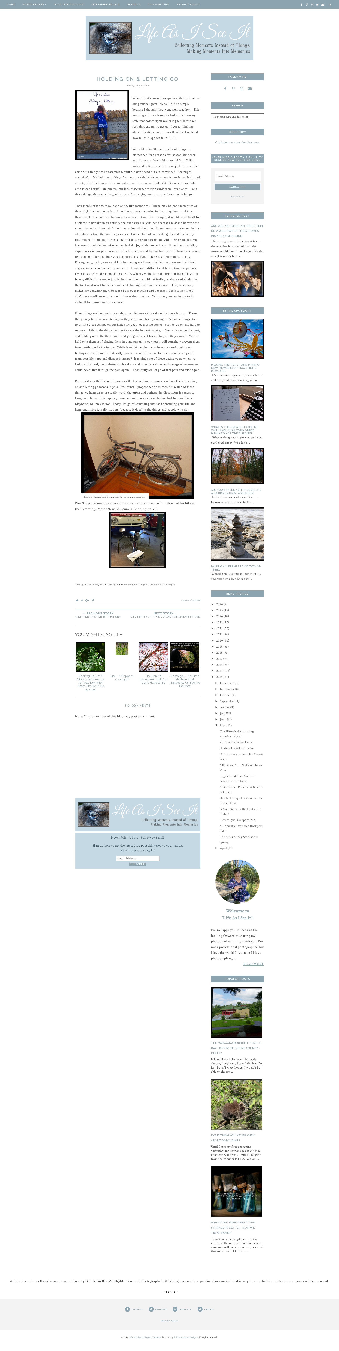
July (223, 713)
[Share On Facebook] (82, 600)
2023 (220, 622)
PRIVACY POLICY (237, 197)
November (227, 689)
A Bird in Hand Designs (185, 1337)
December (227, 683)
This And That (159, 4)
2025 (220, 610)
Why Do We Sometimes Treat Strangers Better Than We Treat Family (233, 1227)
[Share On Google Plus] (87, 600)
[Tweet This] (77, 600)
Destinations (33, 4)
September (227, 701)
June (223, 719)
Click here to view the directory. (237, 142)
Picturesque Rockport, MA (237, 820)
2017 (219, 659)
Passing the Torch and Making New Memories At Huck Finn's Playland (235, 368)
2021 (220, 634)
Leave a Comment (191, 600)
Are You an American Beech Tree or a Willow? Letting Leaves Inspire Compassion (237, 231)
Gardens (134, 4)
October (226, 695)
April (224, 848)
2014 (220, 677)
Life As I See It (136, 1337)
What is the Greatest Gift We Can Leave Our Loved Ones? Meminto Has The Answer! (234, 430)
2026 (220, 604)
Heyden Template (152, 1337)
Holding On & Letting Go (237, 748)
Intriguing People (105, 4)
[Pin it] (93, 600)
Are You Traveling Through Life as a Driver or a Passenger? (236, 491)
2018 (220, 653)
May (223, 725)
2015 (220, 671)
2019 (220, 647)
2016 (220, 665)
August (225, 707)
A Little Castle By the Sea (237, 742)
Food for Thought (69, 4)
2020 (220, 641)
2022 (220, 628)
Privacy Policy (188, 4)
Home (11, 4)
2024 (220, 616)
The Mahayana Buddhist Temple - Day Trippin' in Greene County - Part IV (237, 1048)
